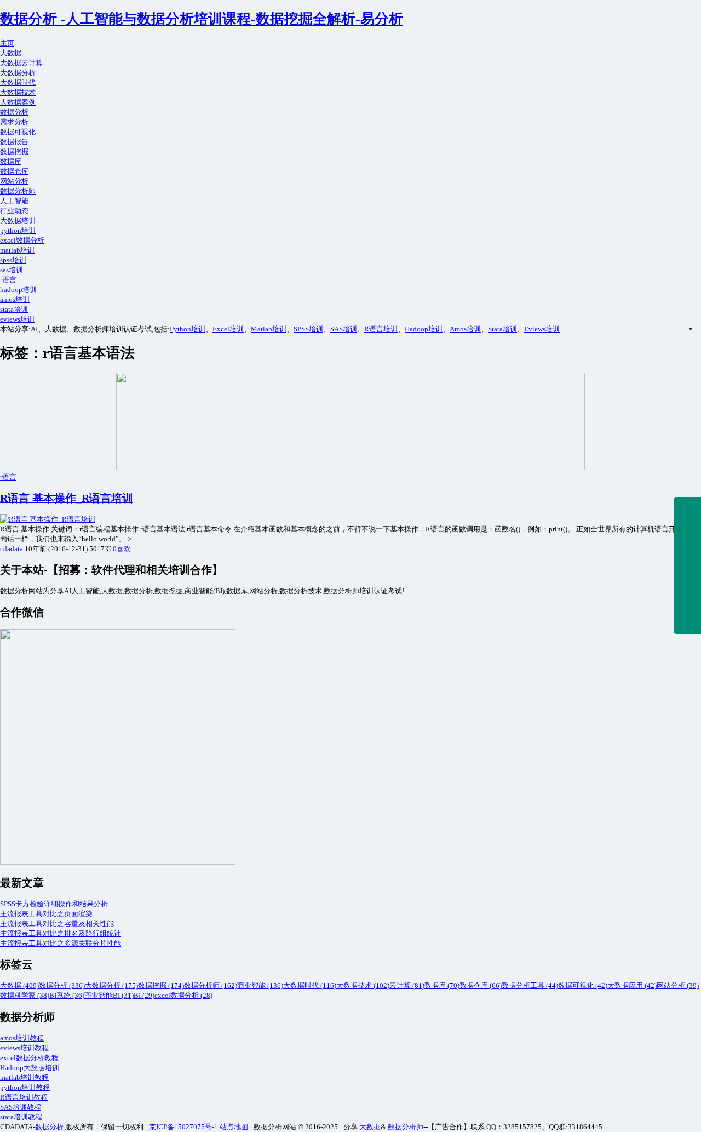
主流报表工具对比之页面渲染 (46, 914)
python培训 (18, 230)
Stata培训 (502, 329)
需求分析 (14, 122)
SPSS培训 (308, 329)
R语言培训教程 (24, 1097)
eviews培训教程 (24, 1048)
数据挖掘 (14, 151)
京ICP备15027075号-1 (183, 1127)
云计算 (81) (406, 985)
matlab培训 (17, 250)
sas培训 (11, 270)
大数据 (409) (19, 985)
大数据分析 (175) (111, 985)
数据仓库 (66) (480, 985)
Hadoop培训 (424, 329)
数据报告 (14, 142)
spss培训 (13, 260)
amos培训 (15, 299)
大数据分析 (18, 72)
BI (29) (144, 995)
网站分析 (14, 181)
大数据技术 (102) (362, 985)
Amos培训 (465, 329)
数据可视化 (18, 132)
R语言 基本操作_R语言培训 (66, 498)
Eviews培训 (542, 329)
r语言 (8, 280)
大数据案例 (18, 102)
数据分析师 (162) (210, 985)
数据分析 (14, 112)
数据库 (10, 161)
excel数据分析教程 (29, 1058)
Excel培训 (228, 329)
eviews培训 (17, 319)
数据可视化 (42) (582, 985)
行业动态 (14, 211)
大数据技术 (18, 92)
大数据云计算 (21, 63)
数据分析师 (18, 191)
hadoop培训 (18, 289)
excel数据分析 (22, 240)
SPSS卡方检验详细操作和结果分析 (54, 904)
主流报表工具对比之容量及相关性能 (57, 923)
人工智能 (14, 201)
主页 (7, 43)
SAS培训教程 (20, 1107)
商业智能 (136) (260, 985)
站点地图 (234, 1127)
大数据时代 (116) (309, 985)
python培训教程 (25, 1087)
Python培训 (187, 329)
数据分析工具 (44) (530, 985)
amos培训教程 (22, 1038)
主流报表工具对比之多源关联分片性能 (60, 943)
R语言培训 (381, 329)
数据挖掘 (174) (161, 985)
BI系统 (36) (66, 995)
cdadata (11, 549)
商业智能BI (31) (109, 995)
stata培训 (14, 309)
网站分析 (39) (678, 985)
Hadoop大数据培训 (29, 1068)
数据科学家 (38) (24, 995)
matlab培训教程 (24, 1077)
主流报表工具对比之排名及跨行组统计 (60, 933)
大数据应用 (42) (632, 985)
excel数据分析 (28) (183, 995)
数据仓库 (14, 171)
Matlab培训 (268, 329)
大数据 (10, 53)
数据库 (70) (441, 985)
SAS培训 (343, 329)
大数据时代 (18, 82)
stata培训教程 (21, 1117)
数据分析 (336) (62, 985)
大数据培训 (18, 220)
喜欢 (122, 549)
